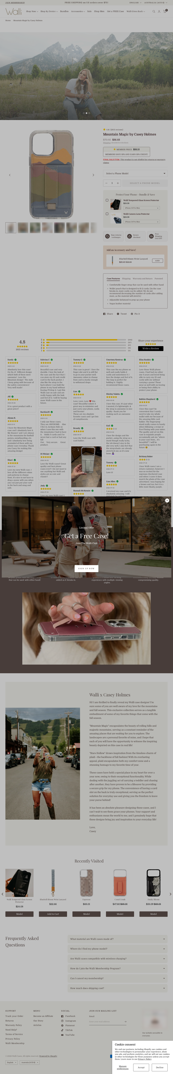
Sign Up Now (86, 569)
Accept (141, 1067)
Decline (159, 1067)
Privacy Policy (145, 1059)
